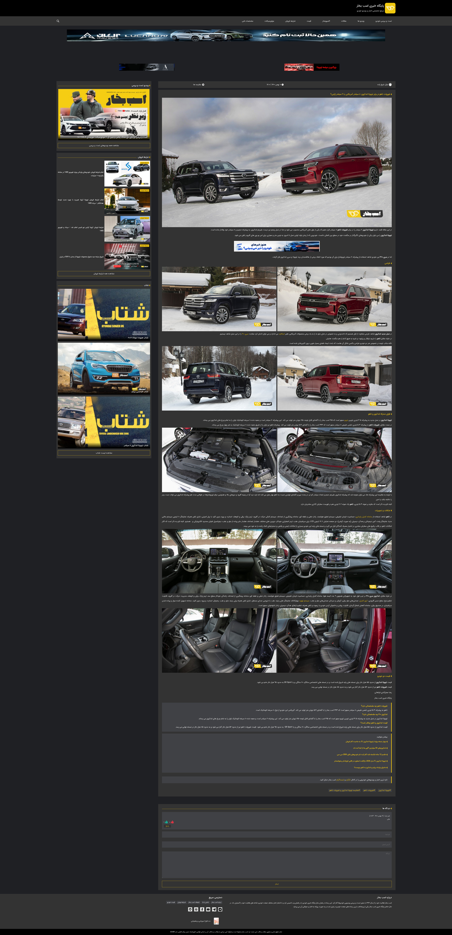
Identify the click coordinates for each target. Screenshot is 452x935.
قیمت (309, 21)
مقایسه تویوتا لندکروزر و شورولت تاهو (344, 790)
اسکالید (282, 333)
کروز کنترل (364, 600)
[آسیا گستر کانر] (146, 67)
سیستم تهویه (304, 600)
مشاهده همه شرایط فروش (104, 273)
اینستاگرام (340, 779)
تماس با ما (205, 902)
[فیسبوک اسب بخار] (202, 909)
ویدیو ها (361, 21)
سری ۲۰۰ (245, 333)
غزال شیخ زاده (383, 84)
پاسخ (167, 826)
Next (61, 115)
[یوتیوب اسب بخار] (208, 909)
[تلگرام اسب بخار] (277, 246)
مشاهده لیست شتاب (104, 452)
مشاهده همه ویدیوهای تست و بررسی (104, 145)
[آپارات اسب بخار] (196, 909)
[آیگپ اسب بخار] (190, 909)
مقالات (343, 21)
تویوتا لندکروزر (384, 790)
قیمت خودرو (171, 902)
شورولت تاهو (369, 790)
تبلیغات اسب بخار (194, 902)
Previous (147, 115)
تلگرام (348, 779)
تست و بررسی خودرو (384, 21)
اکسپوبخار (326, 21)
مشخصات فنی (247, 21)
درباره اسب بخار (216, 902)
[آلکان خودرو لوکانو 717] (226, 41)
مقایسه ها (197, 84)
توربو (346, 420)
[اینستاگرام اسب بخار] (220, 909)
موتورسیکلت (269, 21)
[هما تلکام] (312, 67)
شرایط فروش (290, 21)
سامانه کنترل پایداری (364, 516)
